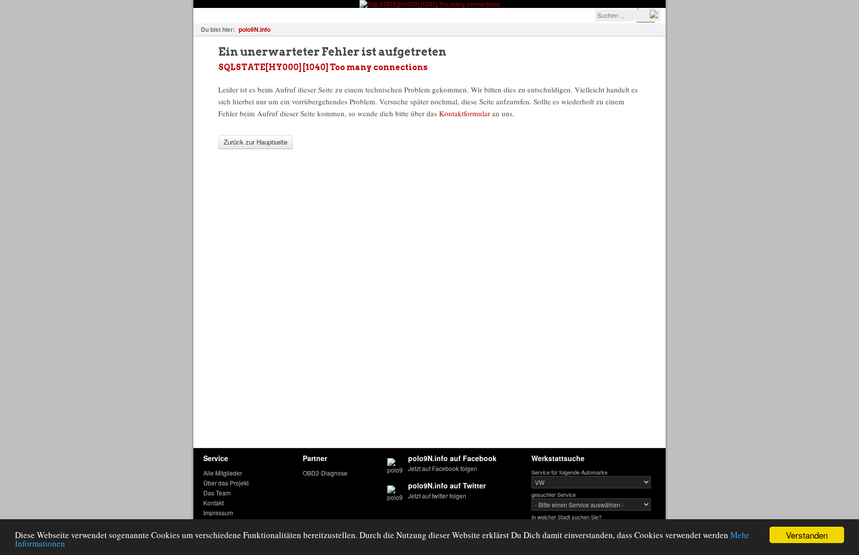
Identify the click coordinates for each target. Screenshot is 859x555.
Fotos (259, 14)
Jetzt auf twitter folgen (437, 495)
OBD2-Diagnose (325, 473)
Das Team (217, 492)
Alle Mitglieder (222, 473)
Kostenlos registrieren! (430, 14)
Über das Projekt (226, 482)
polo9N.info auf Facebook (452, 458)
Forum (367, 14)
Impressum (218, 512)
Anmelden (500, 14)
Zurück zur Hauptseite (255, 142)
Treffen (293, 14)
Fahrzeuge (218, 14)
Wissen (331, 14)
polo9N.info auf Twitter (447, 485)
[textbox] (628, 15)
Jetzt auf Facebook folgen (442, 468)
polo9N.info (254, 29)
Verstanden (807, 535)
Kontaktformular (464, 113)
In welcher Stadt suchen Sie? (566, 517)
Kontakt (213, 502)
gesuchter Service (553, 494)
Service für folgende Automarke (569, 472)
